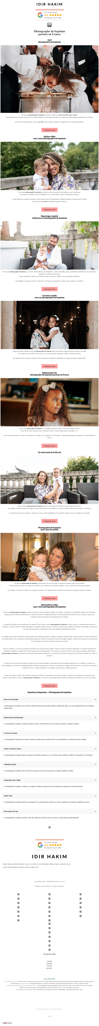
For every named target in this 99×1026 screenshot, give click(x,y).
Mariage (9, 864)
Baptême (15, 864)
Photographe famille (49, 954)
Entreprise (45, 864)
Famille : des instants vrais (33, 864)
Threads (49, 966)
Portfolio (52, 864)
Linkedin (49, 961)
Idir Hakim (49, 1016)
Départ (5, 864)
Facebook (49, 968)
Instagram (49, 963)
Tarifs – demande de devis (62, 864)
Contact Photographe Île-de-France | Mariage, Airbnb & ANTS (21, 867)
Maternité (21, 864)
